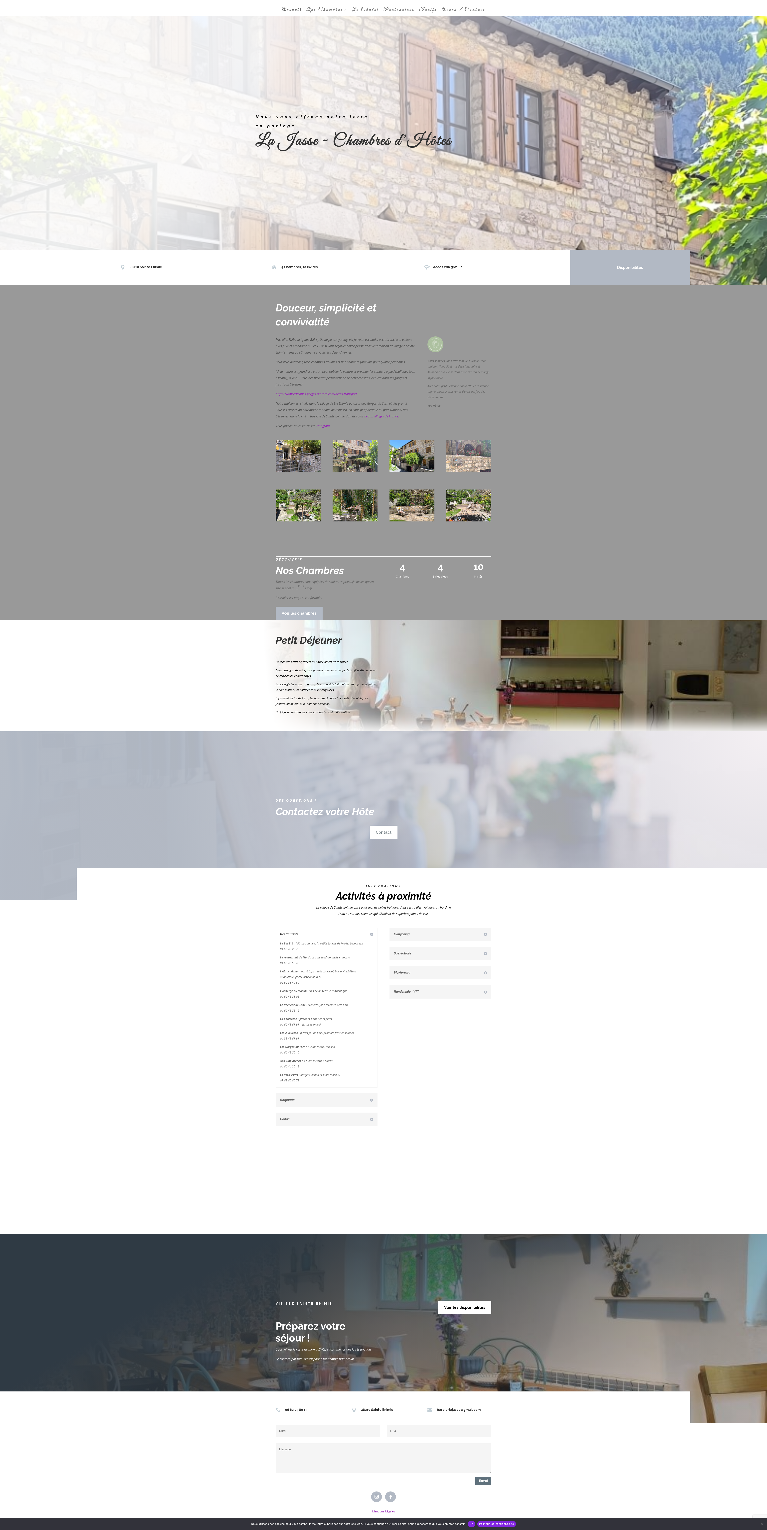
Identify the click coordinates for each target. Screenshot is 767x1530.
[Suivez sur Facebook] (390, 1496)
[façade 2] (355, 471)
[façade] (411, 471)
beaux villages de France (381, 416)
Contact (383, 832)
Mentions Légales (383, 1511)
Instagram (323, 426)
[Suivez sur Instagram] (376, 1496)
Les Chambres (324, 10)
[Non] (762, 1524)
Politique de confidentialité (496, 1523)
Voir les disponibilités (464, 1307)
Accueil (292, 10)
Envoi (483, 1481)
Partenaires (399, 10)
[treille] (355, 520)
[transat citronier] (411, 520)
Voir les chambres (299, 613)
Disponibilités (630, 267)
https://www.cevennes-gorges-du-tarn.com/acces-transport (316, 394)
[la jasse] (468, 471)
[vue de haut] (298, 520)
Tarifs (428, 10)
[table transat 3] (468, 520)
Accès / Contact (463, 10)
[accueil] (298, 471)
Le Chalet (365, 10)
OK (471, 1523)
